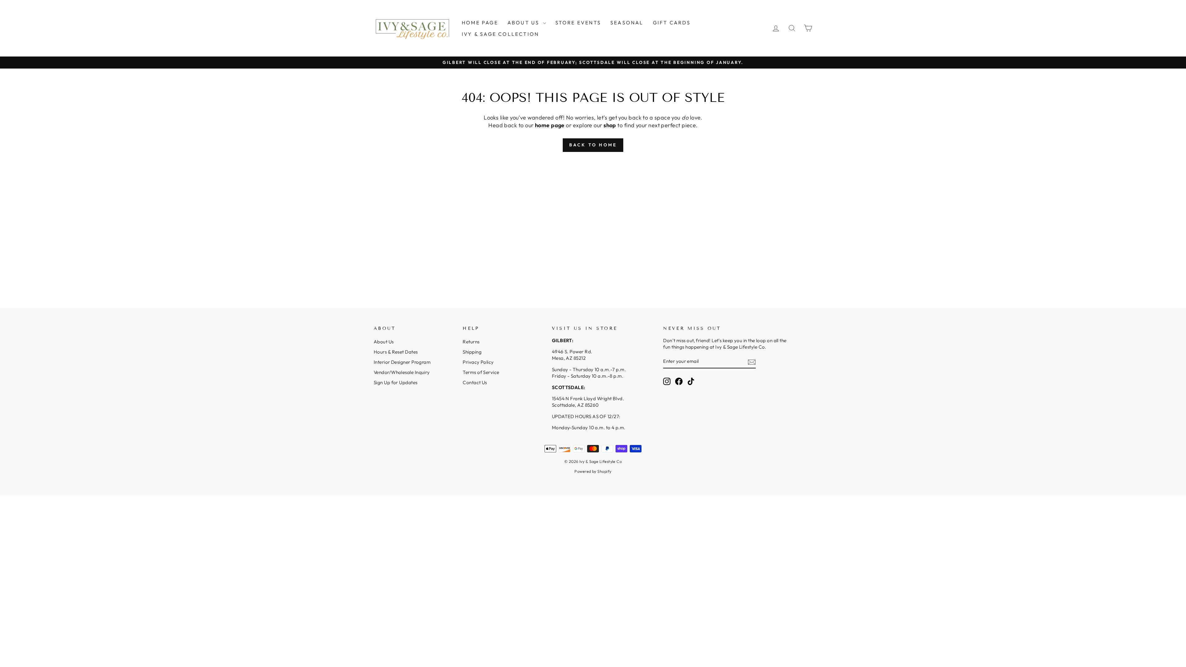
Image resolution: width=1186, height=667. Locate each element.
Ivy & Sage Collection (500, 34)
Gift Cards (672, 22)
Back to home (593, 145)
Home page (480, 22)
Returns (471, 342)
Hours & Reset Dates (396, 352)
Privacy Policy (478, 362)
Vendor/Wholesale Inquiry (402, 372)
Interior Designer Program (402, 362)
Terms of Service (481, 372)
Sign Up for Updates (396, 382)
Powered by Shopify (592, 471)
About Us (524, 22)
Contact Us (475, 382)
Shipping (472, 352)
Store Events (578, 22)
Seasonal (627, 22)
